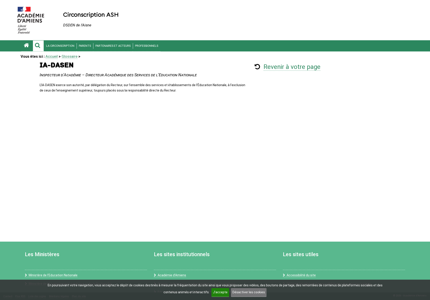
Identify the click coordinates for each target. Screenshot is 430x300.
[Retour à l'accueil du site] (27, 45)
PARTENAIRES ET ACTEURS (113, 45)
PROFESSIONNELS (146, 45)
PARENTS (85, 45)
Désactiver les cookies (248, 292)
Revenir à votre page (292, 66)
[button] (38, 45)
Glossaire (69, 56)
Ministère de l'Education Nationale (53, 275)
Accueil (51, 56)
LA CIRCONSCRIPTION (60, 45)
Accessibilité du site (301, 275)
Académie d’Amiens (172, 275)
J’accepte (220, 292)
